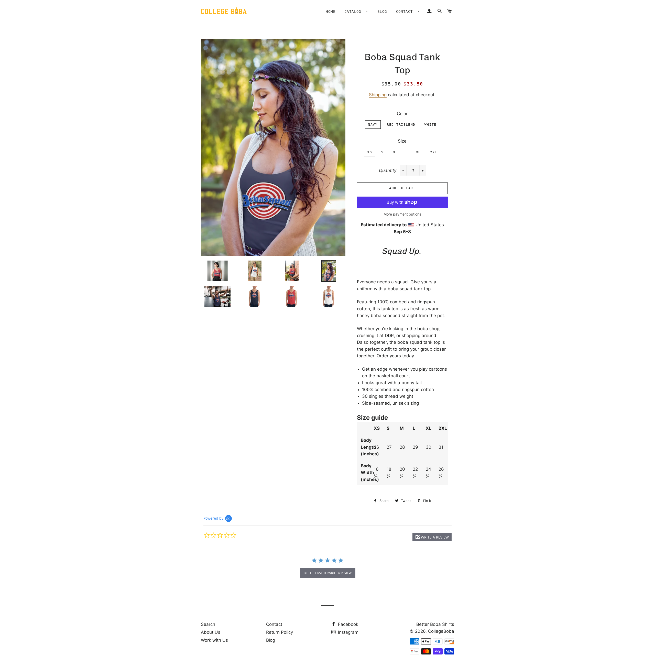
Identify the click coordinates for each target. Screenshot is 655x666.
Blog (382, 11)
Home (330, 11)
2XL (433, 152)
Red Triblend (401, 124)
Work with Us (214, 640)
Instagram (347, 632)
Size (402, 141)
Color (402, 113)
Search (208, 624)
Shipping (378, 94)
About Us (210, 632)
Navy (372, 124)
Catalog (354, 11)
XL (418, 152)
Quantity (387, 170)
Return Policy (279, 632)
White (430, 124)
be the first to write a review (328, 573)
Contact (405, 11)
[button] (432, 537)
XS (369, 152)
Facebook (347, 624)
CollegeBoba (441, 631)
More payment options (402, 214)
